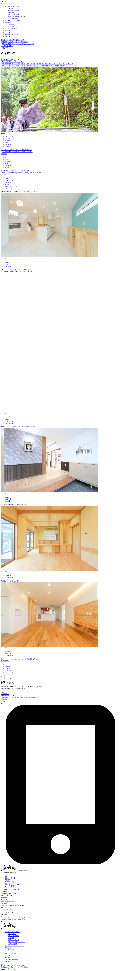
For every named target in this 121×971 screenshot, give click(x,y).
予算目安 (11, 12)
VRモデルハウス (18, 40)
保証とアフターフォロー (16, 16)
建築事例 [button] (8, 22)
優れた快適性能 (13, 10)
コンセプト (12, 8)
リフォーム (12, 26)
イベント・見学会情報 (20, 42)
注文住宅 (11, 24)
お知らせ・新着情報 (11, 34)
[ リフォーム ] (9, 672)
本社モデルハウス (7, 40)
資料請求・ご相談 (7, 42)
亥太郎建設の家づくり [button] (12, 6)
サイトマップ (22, 919)
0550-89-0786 (5, 694)
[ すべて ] (8, 664)
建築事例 (4, 891)
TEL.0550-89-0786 (6, 909)
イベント (4, 703)
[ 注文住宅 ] (8, 670)
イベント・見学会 (11, 28)
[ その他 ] (8, 668)
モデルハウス (9, 30)
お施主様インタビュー (8, 893)
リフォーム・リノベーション (14, 20)
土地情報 (8, 32)
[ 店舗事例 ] (8, 666)
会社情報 (8, 36)
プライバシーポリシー (8, 919)
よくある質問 (12, 18)
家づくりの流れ (13, 14)
